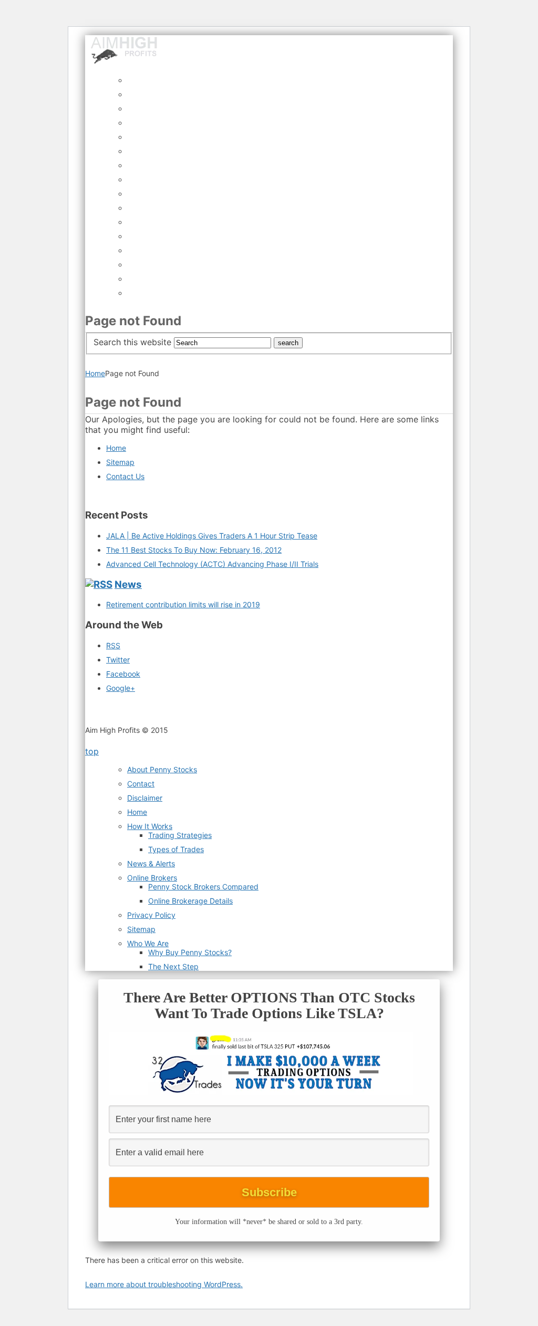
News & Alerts (151, 863)
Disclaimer (144, 797)
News (128, 584)
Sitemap (120, 462)
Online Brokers (152, 877)
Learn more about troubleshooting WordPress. (164, 1284)
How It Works (149, 826)
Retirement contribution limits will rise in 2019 (183, 604)
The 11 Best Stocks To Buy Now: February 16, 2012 (194, 549)
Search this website (132, 342)
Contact (140, 783)
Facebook (123, 673)
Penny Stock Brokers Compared (203, 886)
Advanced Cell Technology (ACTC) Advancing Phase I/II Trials (212, 564)
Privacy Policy (151, 914)
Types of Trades (176, 849)
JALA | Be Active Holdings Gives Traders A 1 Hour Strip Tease (211, 535)
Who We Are (148, 943)
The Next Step (173, 966)
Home (95, 373)
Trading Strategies (180, 835)
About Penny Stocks (162, 769)
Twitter (118, 659)
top (92, 751)
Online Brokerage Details (190, 900)
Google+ (120, 687)
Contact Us (125, 476)
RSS (113, 645)
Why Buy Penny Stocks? (190, 952)
